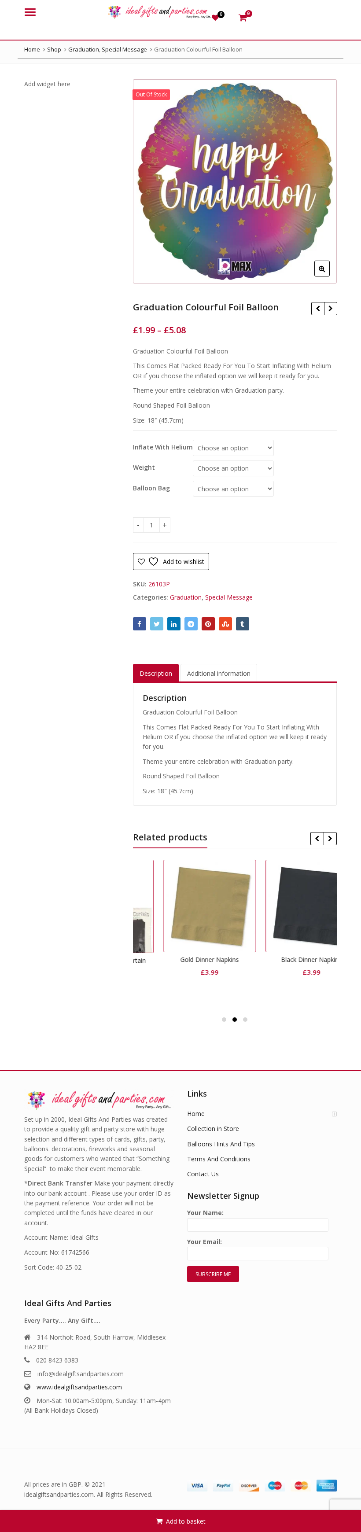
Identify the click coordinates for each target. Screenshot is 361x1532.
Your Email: (204, 1241)
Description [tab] (156, 673)
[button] (329, 276)
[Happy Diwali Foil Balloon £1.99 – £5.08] (317, 308)
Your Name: (205, 1212)
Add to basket (186, 1521)
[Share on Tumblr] (242, 623)
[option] (235, 181)
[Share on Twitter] (156, 623)
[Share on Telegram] (191, 623)
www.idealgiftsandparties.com (79, 1387)
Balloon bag (151, 488)
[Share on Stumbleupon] (225, 623)
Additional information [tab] (218, 673)
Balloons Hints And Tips (221, 1144)
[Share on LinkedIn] (173, 623)
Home (196, 1113)
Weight (144, 467)
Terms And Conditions (218, 1159)
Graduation (186, 597)
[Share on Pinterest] (208, 623)
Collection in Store (213, 1128)
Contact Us (203, 1174)
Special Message (229, 597)
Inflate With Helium (163, 447)
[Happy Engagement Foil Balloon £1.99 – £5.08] (330, 308)
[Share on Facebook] (139, 623)
